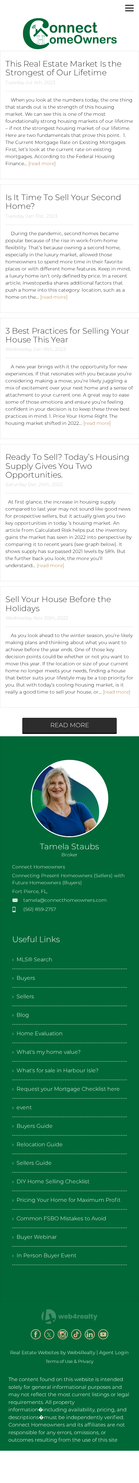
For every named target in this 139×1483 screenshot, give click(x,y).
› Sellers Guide (32, 1163)
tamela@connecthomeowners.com (65, 900)
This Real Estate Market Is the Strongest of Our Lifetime (63, 68)
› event (22, 1107)
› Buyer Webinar (34, 1237)
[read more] (42, 163)
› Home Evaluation (37, 1033)
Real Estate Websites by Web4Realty (52, 1352)
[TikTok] (76, 1334)
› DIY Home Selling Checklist (50, 1181)
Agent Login (114, 1352)
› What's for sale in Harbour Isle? (55, 1070)
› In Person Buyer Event (44, 1255)
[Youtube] (103, 1334)
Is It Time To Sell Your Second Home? (63, 201)
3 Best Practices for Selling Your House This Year (67, 335)
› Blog (20, 1015)
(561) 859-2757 (39, 909)
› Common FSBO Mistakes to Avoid (59, 1218)
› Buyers (23, 978)
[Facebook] (36, 1334)
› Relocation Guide (37, 1144)
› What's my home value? (46, 1052)
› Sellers (23, 996)
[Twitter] (49, 1334)
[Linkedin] (90, 1334)
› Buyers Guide (32, 1126)
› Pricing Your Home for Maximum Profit (66, 1200)
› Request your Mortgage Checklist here (66, 1089)
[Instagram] (63, 1334)
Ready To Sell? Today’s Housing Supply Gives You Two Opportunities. (67, 466)
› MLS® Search (32, 959)
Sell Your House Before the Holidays (58, 603)
